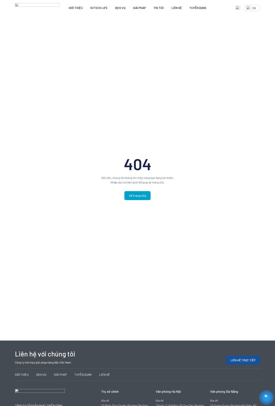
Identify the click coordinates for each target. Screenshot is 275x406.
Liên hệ (177, 8)
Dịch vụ (120, 8)
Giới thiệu (76, 8)
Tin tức (158, 8)
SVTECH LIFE (99, 8)
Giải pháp (139, 8)
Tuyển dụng (197, 8)
